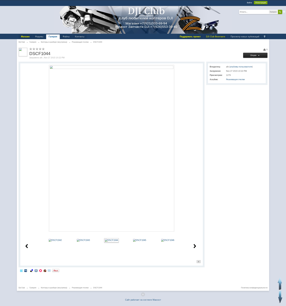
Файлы (66, 36)
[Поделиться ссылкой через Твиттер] (21, 270)
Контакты (79, 36)
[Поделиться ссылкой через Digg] (25, 270)
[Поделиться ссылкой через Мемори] (40, 270)
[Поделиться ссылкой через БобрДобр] (45, 270)
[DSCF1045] (140, 240)
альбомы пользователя (241, 67)
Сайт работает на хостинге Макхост (143, 300)
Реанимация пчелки (235, 79)
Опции (253, 55)
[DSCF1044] (111, 240)
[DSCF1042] (55, 240)
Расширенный (284, 11)
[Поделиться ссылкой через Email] (49, 270)
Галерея (53, 36)
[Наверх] (143, 294)
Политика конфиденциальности (254, 288)
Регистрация (260, 3)
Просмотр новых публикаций (245, 36)
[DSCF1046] (168, 240)
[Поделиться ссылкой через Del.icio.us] (31, 270)
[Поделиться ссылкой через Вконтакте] (36, 270)
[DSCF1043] (83, 240)
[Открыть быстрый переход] (264, 36)
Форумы (39, 36)
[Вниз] (280, 297)
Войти (249, 3)
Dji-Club (22, 288)
